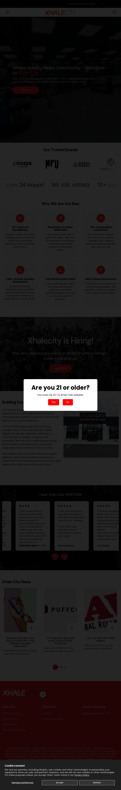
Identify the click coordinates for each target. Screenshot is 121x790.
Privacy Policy (82, 775)
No (67, 402)
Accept (59, 782)
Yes (54, 402)
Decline (97, 782)
